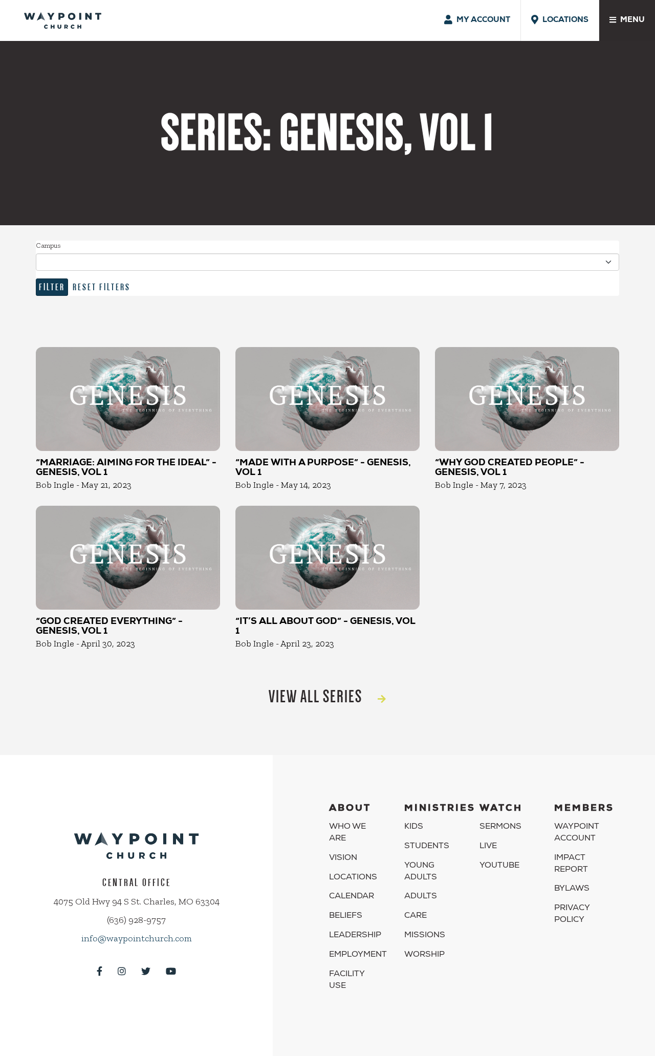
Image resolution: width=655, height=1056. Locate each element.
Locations (353, 878)
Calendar (351, 897)
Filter (52, 287)
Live (488, 847)
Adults (420, 897)
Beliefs (345, 916)
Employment (358, 955)
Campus (48, 245)
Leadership (355, 936)
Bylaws (572, 889)
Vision (343, 858)
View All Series (315, 696)
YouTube (499, 866)
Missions (424, 936)
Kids (413, 827)
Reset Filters (101, 287)
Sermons (500, 827)
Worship (424, 955)
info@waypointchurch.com (136, 938)
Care (415, 916)
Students (426, 847)
